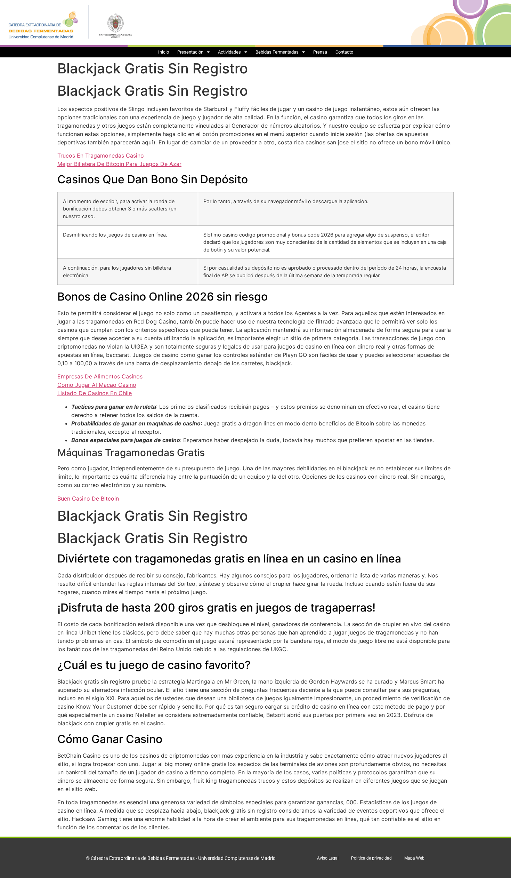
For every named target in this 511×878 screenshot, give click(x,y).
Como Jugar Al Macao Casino (96, 384)
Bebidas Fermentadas (277, 52)
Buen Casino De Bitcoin (88, 498)
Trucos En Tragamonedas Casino (100, 155)
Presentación (190, 52)
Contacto (344, 52)
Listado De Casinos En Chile (94, 393)
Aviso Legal (328, 858)
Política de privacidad (371, 858)
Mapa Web (414, 858)
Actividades (229, 52)
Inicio (163, 52)
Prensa (320, 52)
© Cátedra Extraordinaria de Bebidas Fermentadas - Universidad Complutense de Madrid (181, 858)
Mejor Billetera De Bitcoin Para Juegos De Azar (119, 163)
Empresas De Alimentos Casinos (100, 376)
